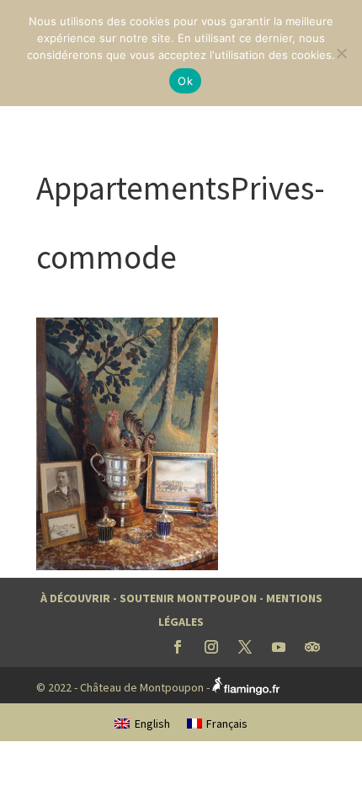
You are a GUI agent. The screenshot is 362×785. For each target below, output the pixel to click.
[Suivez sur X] (245, 646)
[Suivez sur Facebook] (177, 646)
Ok (185, 81)
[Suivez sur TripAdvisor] (312, 646)
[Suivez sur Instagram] (211, 646)
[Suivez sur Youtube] (278, 646)
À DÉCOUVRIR (75, 598)
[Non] (341, 53)
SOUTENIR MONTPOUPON (188, 598)
